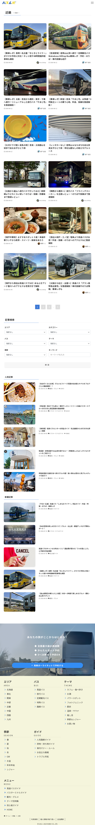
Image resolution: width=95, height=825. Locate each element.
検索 (47, 365)
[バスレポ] (9, 3)
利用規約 (34, 819)
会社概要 (60, 819)
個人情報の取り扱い (47, 819)
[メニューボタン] (92, 3)
